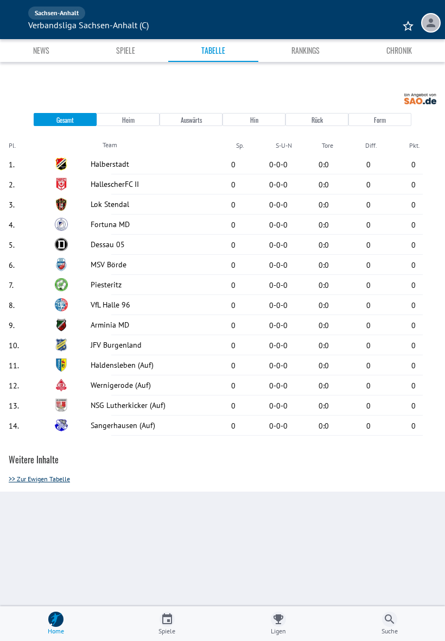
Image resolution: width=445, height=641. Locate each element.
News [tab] (41, 50)
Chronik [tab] (399, 50)
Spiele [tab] (125, 50)
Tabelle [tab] (213, 50)
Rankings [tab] (305, 50)
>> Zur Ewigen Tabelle (39, 479)
